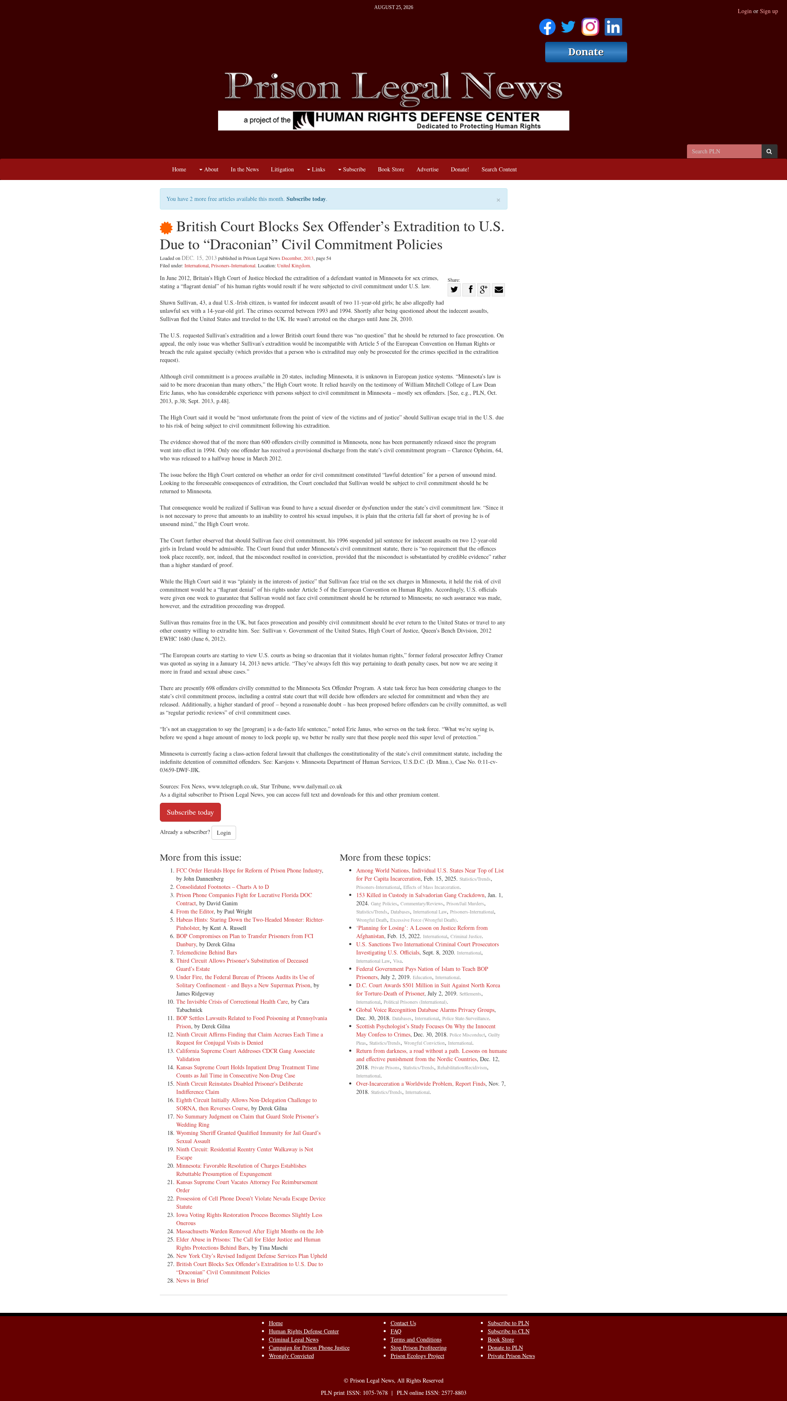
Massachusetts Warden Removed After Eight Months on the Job (249, 1231)
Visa (397, 961)
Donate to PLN (505, 1347)
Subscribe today (306, 198)
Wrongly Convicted (291, 1356)
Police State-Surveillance (465, 1018)
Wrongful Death (371, 920)
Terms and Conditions (416, 1339)
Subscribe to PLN (508, 1323)
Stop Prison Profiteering (419, 1347)
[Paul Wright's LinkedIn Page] (613, 24)
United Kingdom (293, 265)
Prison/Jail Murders (465, 903)
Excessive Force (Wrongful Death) (423, 920)
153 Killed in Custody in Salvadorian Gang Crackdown (420, 895)
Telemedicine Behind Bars (206, 952)
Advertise (427, 169)
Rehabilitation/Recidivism (462, 1067)
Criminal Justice (466, 936)
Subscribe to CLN (509, 1331)
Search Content (499, 169)
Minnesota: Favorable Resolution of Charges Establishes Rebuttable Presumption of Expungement (241, 1170)
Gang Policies (384, 903)
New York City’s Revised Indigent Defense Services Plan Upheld (251, 1256)
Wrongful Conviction (424, 1043)
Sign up (769, 11)
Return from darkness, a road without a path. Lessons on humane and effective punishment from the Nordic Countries (431, 1055)
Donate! (460, 169)
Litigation (282, 169)
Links (317, 169)
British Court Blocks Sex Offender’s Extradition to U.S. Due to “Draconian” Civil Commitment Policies (249, 1268)
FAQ (396, 1331)
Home (179, 169)
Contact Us (403, 1323)
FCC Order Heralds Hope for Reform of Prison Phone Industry (249, 870)
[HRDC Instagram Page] (590, 24)
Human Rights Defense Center (304, 1331)
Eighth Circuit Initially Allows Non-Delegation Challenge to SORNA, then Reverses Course (246, 1104)
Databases (400, 912)
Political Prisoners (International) (415, 1002)
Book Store (391, 169)
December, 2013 (298, 258)
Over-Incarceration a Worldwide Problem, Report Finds (420, 1083)
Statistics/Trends (475, 879)
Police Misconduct (467, 1035)
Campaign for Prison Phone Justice (309, 1347)
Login (745, 11)
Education (422, 977)
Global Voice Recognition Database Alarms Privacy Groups (425, 1010)
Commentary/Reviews (421, 903)
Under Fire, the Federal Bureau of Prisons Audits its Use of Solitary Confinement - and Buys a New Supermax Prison (245, 981)
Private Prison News (511, 1356)
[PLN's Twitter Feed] (568, 24)
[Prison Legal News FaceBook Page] (547, 24)
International (196, 265)
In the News (245, 169)
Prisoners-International (233, 265)
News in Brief (192, 1280)
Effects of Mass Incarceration (431, 887)
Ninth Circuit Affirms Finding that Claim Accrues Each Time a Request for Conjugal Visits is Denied (249, 1038)
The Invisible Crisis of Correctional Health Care (232, 1001)
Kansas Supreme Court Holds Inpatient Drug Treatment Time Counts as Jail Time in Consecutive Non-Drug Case (247, 1071)
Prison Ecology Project (417, 1356)
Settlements (470, 994)
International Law (430, 912)
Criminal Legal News (293, 1339)
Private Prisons (385, 1067)
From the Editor (195, 911)
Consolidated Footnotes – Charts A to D (222, 887)
